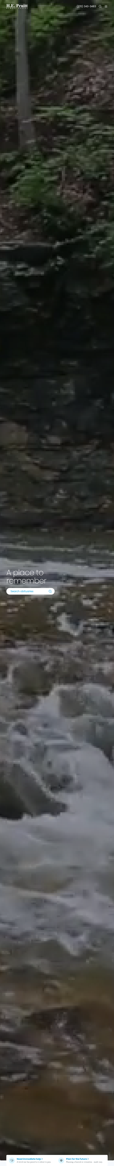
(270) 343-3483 (86, 6)
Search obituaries (22, 591)
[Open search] (100, 6)
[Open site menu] (106, 6)
